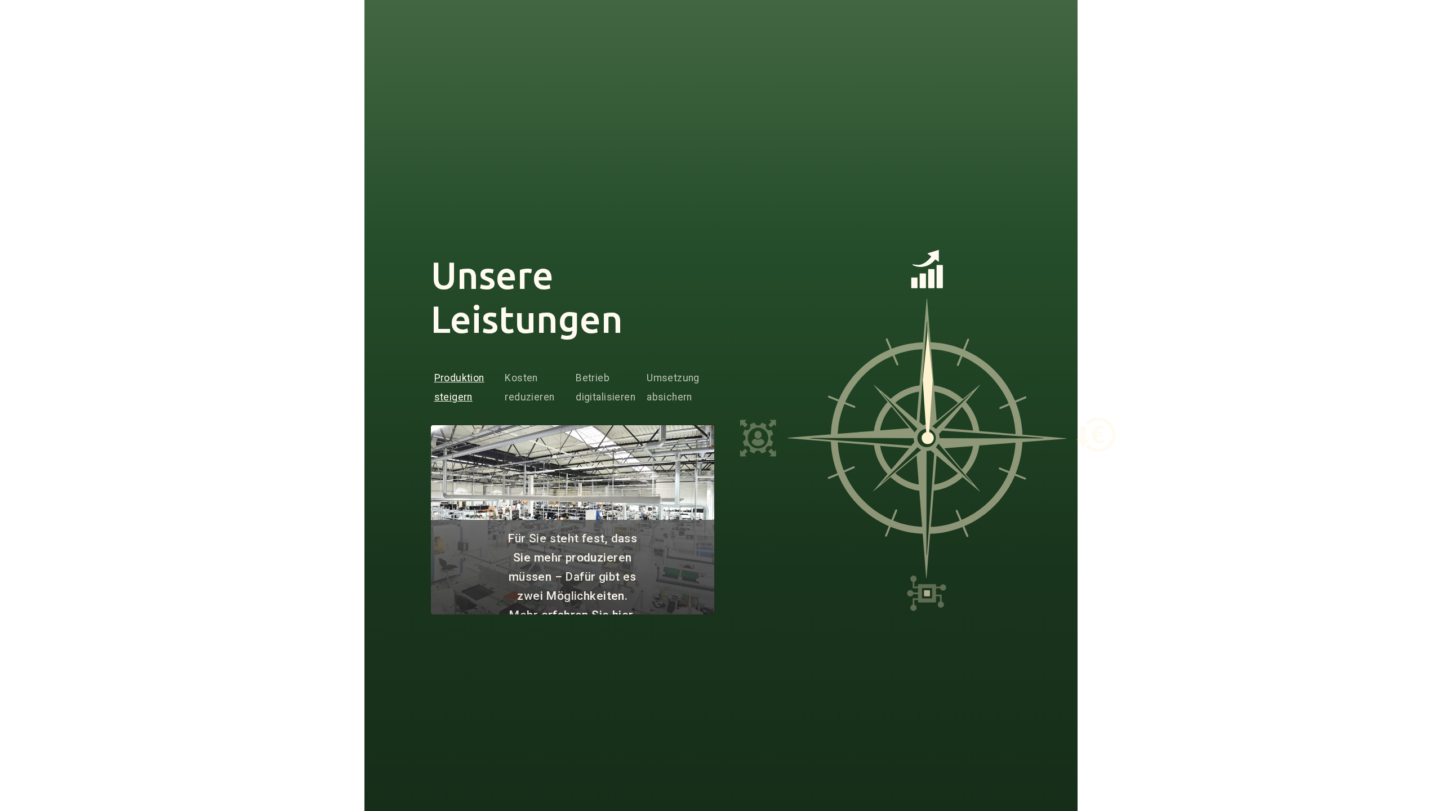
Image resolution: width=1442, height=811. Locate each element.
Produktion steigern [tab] (459, 387)
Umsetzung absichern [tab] (673, 387)
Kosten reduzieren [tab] (529, 387)
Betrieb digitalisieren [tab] (605, 387)
